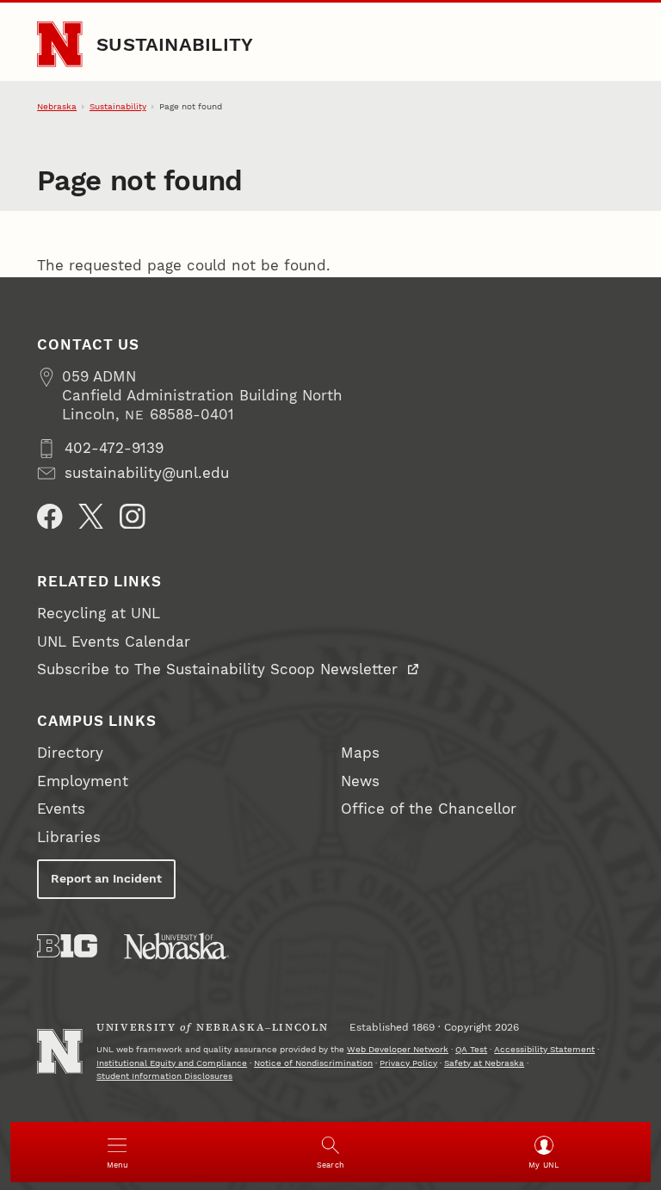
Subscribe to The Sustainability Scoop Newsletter (220, 669)
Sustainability (174, 44)
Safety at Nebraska (484, 1063)
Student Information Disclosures (164, 1076)
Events (61, 809)
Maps (360, 753)
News (360, 781)
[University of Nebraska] (176, 946)
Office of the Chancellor (428, 809)
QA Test (471, 1049)
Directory (70, 753)
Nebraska (57, 106)
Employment (82, 781)
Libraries (69, 837)
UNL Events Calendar (113, 642)
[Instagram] (132, 517)
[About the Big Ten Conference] (67, 945)
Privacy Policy (408, 1063)
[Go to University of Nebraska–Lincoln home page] (59, 44)
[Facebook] (50, 517)
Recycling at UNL (98, 613)
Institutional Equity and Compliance (171, 1063)
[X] (91, 517)
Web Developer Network (397, 1049)
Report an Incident (106, 878)
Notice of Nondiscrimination (313, 1063)
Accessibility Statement (544, 1049)
